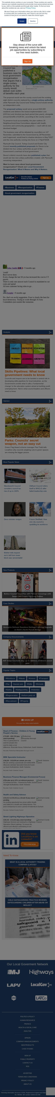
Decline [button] (33, 21)
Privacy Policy (30, 8)
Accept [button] (22, 21)
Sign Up (27, 61)
